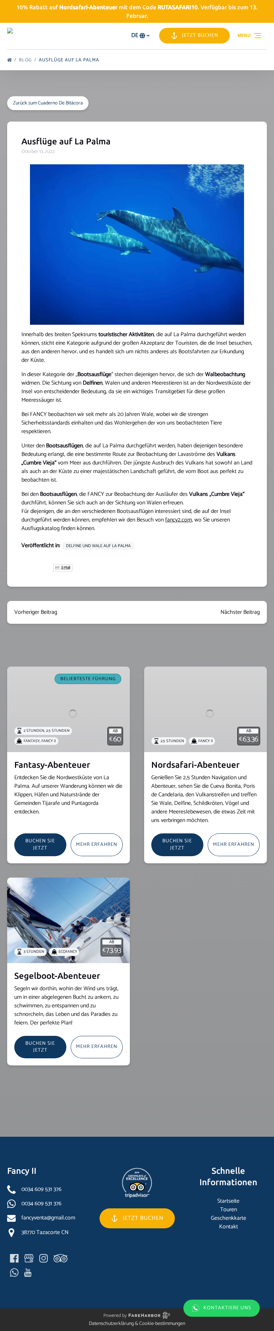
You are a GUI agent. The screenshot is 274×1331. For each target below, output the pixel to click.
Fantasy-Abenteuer (52, 765)
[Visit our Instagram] (43, 1258)
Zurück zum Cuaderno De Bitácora (48, 103)
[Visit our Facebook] (14, 1258)
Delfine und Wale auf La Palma (98, 546)
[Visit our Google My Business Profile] (29, 1258)
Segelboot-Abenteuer (57, 976)
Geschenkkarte (228, 1218)
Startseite (228, 1201)
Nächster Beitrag (240, 612)
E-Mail (65, 568)
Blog (26, 60)
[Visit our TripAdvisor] (60, 1258)
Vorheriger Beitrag (35, 612)
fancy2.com (178, 520)
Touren (228, 1209)
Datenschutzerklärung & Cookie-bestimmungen (137, 1324)
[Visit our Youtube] (27, 1272)
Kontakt (228, 1227)
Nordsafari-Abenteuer (195, 765)
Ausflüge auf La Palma (70, 60)
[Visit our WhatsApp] (14, 1272)
